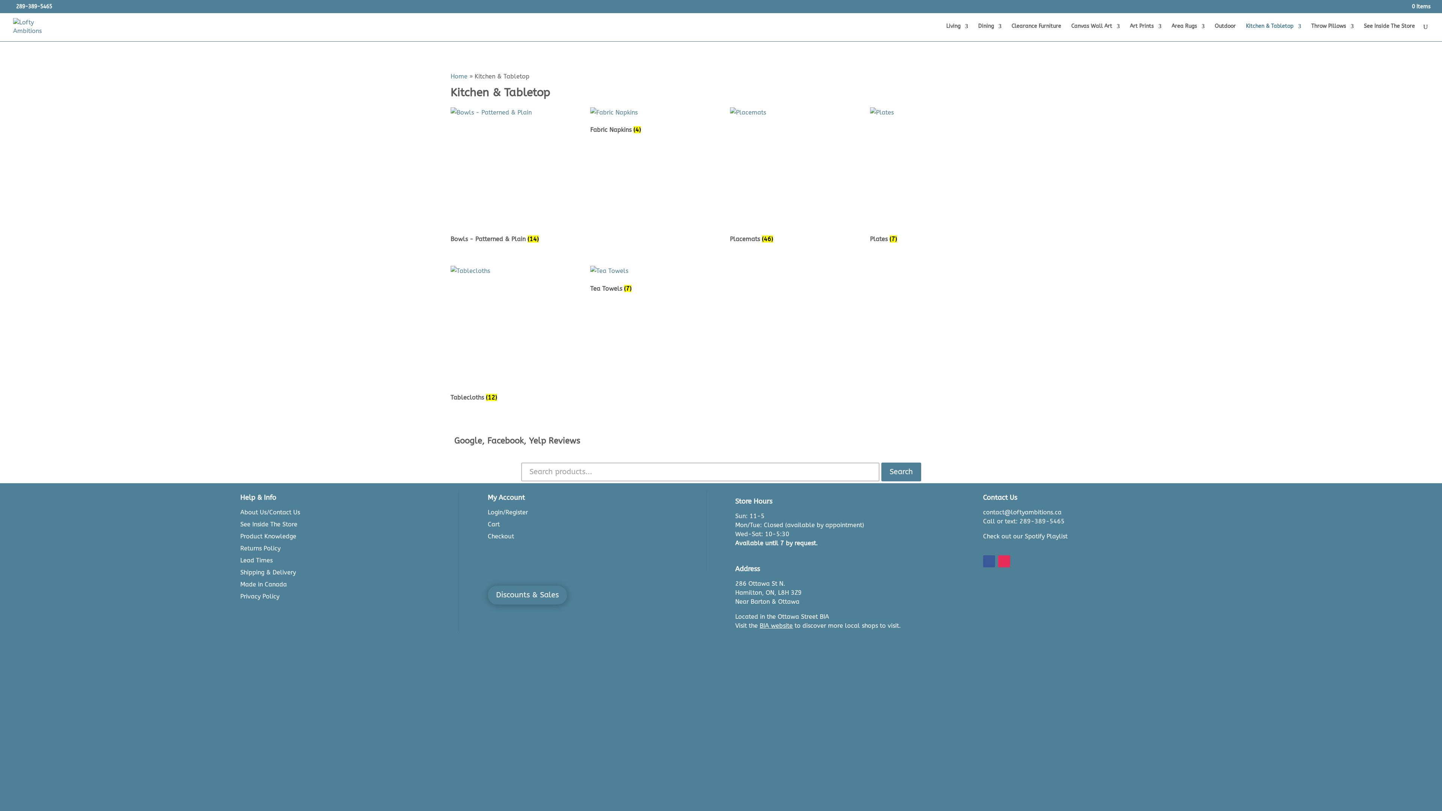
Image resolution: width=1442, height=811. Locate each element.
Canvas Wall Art (1091, 26)
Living (953, 26)
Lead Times (256, 560)
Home (459, 76)
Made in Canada (263, 584)
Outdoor (1225, 26)
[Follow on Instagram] (1004, 561)
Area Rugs (1184, 26)
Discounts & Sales (527, 595)
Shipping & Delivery (268, 572)
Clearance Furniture (1036, 26)
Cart (494, 524)
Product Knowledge (268, 536)
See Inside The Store (1389, 26)
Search (901, 471)
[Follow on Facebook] (989, 561)
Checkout (501, 536)
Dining (986, 26)
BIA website (776, 625)
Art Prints (1142, 26)
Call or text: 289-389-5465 (1024, 521)
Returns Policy (260, 548)
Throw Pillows (1328, 26)
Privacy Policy (259, 596)
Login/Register (508, 512)
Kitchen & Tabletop (1270, 26)
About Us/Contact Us (270, 512)
